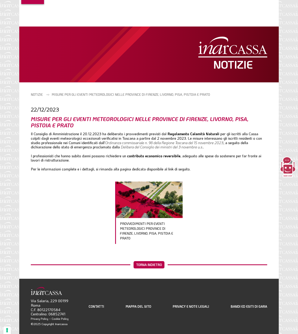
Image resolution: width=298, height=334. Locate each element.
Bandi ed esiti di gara (249, 306)
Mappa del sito (138, 306)
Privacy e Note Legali (191, 306)
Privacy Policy (39, 319)
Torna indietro (149, 265)
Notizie (37, 94)
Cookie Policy (60, 319)
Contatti (96, 306)
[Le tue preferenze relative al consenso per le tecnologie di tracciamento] (7, 330)
